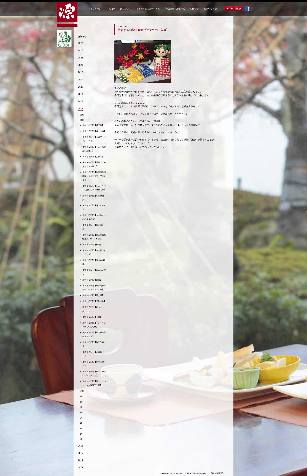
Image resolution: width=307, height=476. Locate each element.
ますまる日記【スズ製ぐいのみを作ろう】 (94, 217)
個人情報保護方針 (218, 473)
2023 (80, 65)
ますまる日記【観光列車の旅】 (94, 344)
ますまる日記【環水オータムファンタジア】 (94, 373)
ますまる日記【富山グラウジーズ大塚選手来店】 (94, 383)
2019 (80, 94)
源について (125, 8)
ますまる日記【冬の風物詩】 (93, 198)
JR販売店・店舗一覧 (175, 8)
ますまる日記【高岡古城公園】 (94, 262)
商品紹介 (110, 8)
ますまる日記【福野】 (92, 244)
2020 (80, 87)
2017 (80, 108)
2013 (80, 467)
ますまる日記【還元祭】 (93, 125)
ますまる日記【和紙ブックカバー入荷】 (94, 139)
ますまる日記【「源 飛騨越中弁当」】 (94, 149)
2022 (80, 72)
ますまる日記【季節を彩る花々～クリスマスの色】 (94, 287)
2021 (80, 79)
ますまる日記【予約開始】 (94, 301)
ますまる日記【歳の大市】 (94, 131)
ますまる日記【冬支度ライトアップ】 (94, 252)
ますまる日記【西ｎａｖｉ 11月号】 (94, 309)
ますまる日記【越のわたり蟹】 (94, 207)
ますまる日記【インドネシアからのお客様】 (94, 325)
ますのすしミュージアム (148, 8)
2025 (80, 50)
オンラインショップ (234, 8)
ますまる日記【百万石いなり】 (94, 272)
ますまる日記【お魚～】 (93, 156)
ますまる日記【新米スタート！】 (94, 364)
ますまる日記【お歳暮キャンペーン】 (94, 354)
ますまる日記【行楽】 (92, 280)
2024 (80, 58)
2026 (80, 43)
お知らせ (194, 8)
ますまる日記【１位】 (92, 317)
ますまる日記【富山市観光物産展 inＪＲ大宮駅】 (94, 237)
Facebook (247, 8)
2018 (80, 101)
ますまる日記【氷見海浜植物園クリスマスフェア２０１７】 (94, 176)
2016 (80, 446)
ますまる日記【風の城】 (93, 295)
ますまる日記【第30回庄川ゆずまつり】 (94, 334)
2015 (80, 453)
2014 (80, 460)
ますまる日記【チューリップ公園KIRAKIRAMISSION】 (94, 188)
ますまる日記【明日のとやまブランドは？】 (94, 164)
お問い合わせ (210, 8)
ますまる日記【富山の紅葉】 (93, 227)
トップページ (94, 8)
